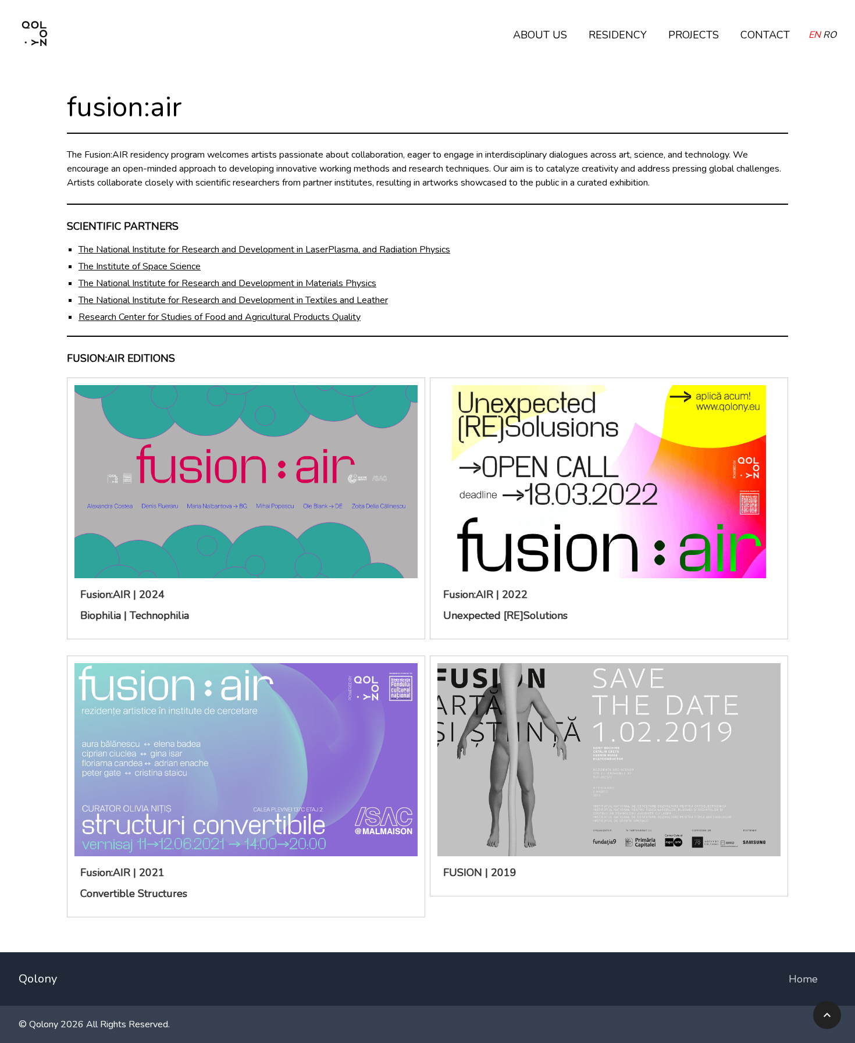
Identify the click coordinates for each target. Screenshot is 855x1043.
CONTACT (765, 35)
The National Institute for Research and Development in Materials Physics (227, 283)
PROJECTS (693, 35)
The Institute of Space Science (140, 266)
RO (829, 35)
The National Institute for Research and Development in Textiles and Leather (233, 300)
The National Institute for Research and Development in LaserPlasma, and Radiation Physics (264, 249)
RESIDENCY (618, 35)
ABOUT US (540, 35)
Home (803, 979)
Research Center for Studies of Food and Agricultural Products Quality (220, 317)
